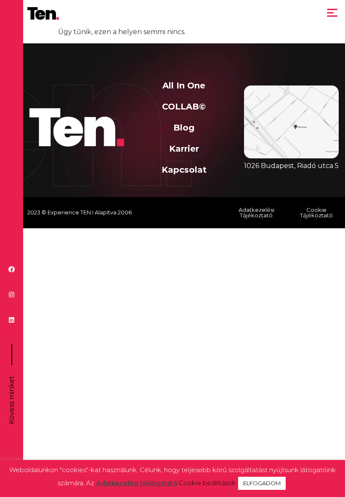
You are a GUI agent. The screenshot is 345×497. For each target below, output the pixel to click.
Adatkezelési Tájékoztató (256, 212)
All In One (183, 85)
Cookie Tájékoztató (316, 212)
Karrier (184, 149)
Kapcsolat (184, 170)
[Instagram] (11, 294)
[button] (332, 13)
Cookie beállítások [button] (207, 483)
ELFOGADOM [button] (262, 483)
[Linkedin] (11, 320)
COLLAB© (184, 107)
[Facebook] (11, 269)
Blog (183, 128)
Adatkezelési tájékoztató (136, 483)
